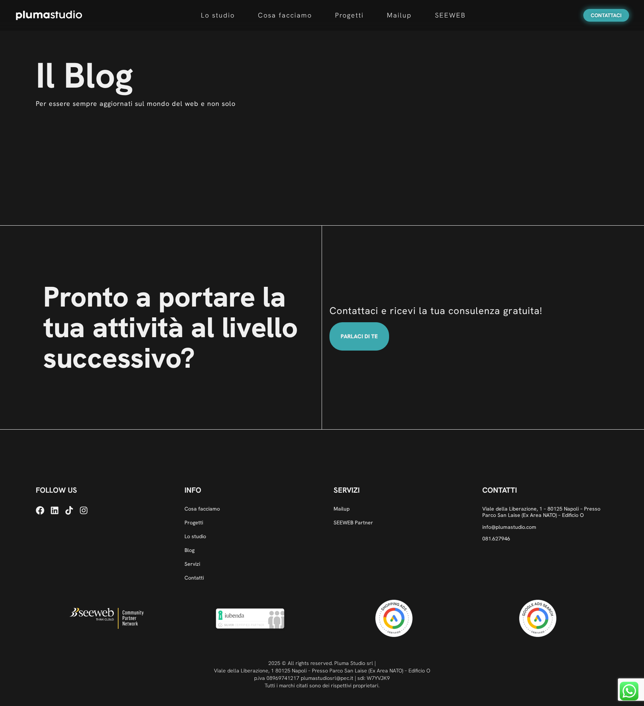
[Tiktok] (69, 510)
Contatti (194, 578)
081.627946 (496, 538)
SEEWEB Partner (353, 523)
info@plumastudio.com (509, 527)
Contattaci (606, 15)
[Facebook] (40, 510)
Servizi (192, 564)
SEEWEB (450, 15)
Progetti (349, 15)
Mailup (399, 15)
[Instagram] (83, 510)
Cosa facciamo (285, 15)
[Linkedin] (54, 510)
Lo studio (218, 15)
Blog (189, 550)
